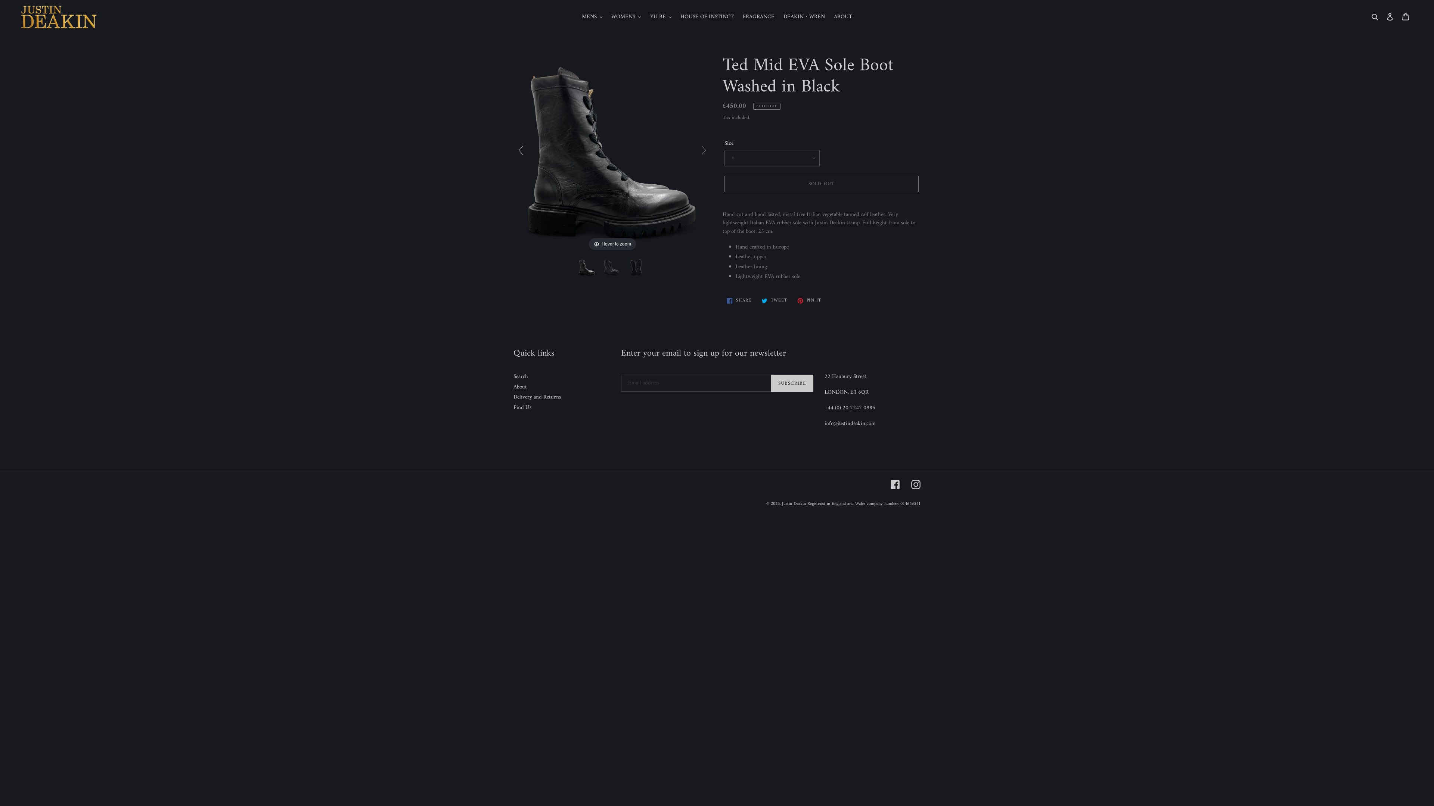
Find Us (522, 408)
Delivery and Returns (537, 397)
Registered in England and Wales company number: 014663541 (864, 504)
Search (520, 377)
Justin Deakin (794, 504)
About (520, 387)
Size (728, 144)
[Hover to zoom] (612, 154)
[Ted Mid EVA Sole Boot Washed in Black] (588, 267)
